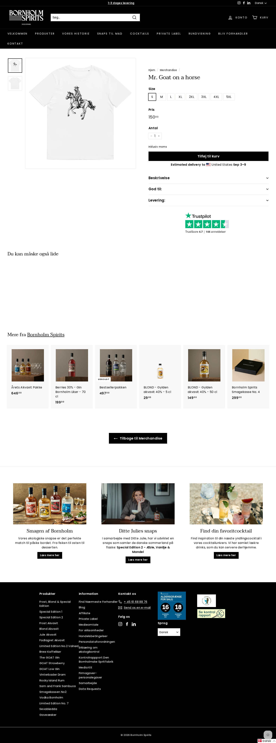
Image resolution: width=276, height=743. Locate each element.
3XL (203, 97)
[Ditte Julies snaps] (138, 503)
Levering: (157, 200)
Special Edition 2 (51, 617)
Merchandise (168, 70)
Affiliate (84, 613)
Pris (152, 109)
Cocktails (139, 33)
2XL (191, 97)
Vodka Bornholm (51, 697)
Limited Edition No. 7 (54, 703)
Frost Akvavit (48, 623)
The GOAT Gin (49, 657)
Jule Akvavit (48, 635)
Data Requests (90, 689)
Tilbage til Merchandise (140, 438)
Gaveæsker (48, 715)
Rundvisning (200, 33)
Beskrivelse (159, 177)
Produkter (45, 33)
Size (152, 89)
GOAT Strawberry (52, 663)
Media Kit (85, 667)
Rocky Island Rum (51, 680)
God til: (155, 189)
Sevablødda (48, 709)
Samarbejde (88, 683)
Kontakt (15, 43)
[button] (267, 741)
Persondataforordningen (97, 642)
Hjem (152, 70)
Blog (82, 607)
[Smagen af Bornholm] (49, 503)
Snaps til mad (110, 33)
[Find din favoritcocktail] (226, 503)
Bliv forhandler (233, 33)
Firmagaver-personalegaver (90, 675)
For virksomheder (91, 630)
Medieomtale (88, 625)
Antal (153, 128)
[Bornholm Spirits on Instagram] (120, 624)
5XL (229, 97)
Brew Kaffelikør (50, 652)
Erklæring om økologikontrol (89, 650)
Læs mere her (50, 555)
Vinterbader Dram (52, 675)
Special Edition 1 (51, 612)
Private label (169, 33)
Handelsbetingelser (93, 636)
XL (180, 97)
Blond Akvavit (49, 629)
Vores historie (76, 33)
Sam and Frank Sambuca (57, 686)
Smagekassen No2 (52, 692)
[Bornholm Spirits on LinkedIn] (134, 624)
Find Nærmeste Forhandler (98, 602)
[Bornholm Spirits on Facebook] (127, 624)
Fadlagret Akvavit (52, 640)
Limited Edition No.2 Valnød (59, 646)
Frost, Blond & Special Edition (55, 604)
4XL (216, 97)
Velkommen (18, 33)
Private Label (88, 619)
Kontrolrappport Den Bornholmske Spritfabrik (96, 659)
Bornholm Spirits (45, 335)
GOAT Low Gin (49, 669)
